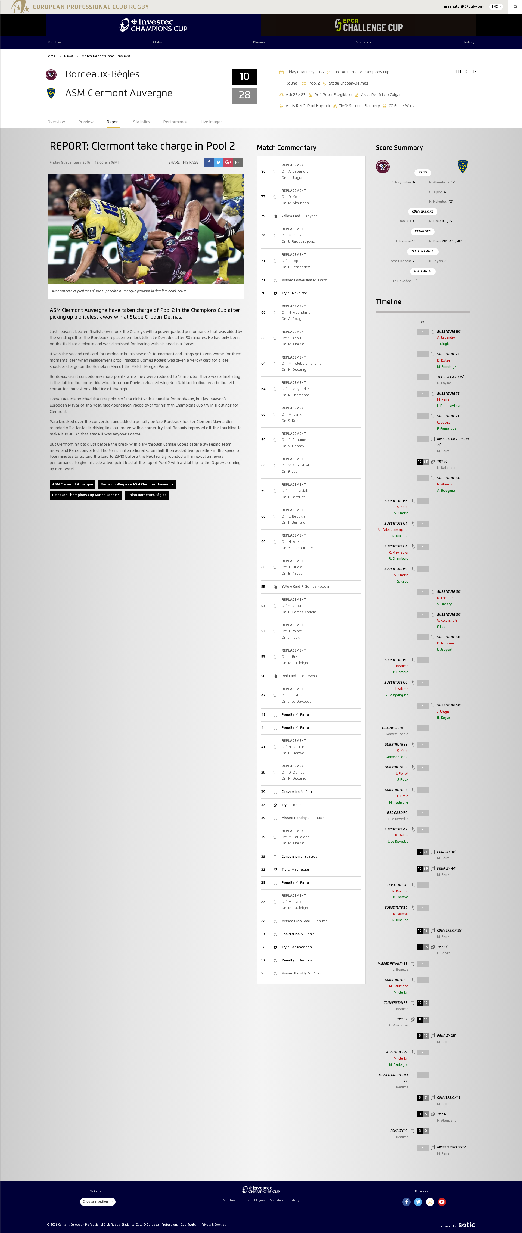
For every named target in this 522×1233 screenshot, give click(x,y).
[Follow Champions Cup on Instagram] (430, 1202)
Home (51, 56)
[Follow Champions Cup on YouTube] (441, 1202)
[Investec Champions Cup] (153, 25)
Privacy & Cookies (213, 1224)
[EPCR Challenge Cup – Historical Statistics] (368, 25)
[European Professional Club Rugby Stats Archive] (79, 11)
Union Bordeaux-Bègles (146, 495)
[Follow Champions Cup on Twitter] (418, 1202)
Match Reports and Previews (106, 56)
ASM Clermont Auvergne (72, 484)
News (69, 56)
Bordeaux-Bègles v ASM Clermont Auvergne (137, 484)
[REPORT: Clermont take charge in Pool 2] (209, 162)
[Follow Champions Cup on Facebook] (406, 1202)
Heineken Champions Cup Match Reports (86, 495)
